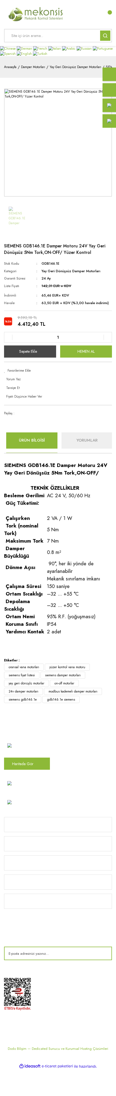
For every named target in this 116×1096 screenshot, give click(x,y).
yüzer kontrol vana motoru (67, 667)
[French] (40, 48)
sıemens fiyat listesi (22, 675)
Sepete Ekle (28, 351)
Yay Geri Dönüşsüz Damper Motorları (71, 271)
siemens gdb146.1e (23, 699)
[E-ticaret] (57, 1066)
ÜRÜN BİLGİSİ (32, 440)
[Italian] (55, 48)
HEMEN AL (86, 351)
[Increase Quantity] (108, 337)
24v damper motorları (23, 691)
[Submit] (104, 953)
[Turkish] (40, 53)
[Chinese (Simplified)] (8, 48)
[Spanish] (8, 53)
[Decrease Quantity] (8, 337)
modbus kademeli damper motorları (73, 691)
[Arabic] (69, 48)
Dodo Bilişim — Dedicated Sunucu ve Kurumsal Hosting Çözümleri (58, 1048)
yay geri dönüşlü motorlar (26, 683)
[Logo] (36, 13)
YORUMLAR (87, 440)
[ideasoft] (30, 1066)
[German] (25, 48)
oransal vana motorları (24, 667)
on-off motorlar (64, 683)
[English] (25, 53)
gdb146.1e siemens (61, 699)
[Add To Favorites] (58, 370)
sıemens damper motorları (63, 675)
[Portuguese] (103, 48)
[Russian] (85, 48)
